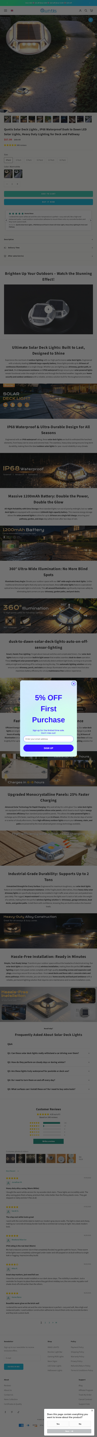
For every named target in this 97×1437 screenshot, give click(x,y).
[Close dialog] (73, 683)
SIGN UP (48, 748)
